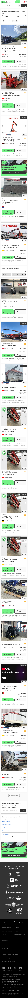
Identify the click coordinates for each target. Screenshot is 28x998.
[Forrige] (2, 35)
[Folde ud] (14, 68)
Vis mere (14, 837)
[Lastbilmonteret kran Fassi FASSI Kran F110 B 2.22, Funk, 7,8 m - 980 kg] (14, 126)
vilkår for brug (17, 994)
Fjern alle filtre (7, 21)
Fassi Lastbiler (6, 831)
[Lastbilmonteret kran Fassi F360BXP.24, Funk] (14, 374)
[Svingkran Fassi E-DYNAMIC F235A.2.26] (14, 631)
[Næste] (25, 35)
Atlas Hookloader (6, 824)
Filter (8, 17)
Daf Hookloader (6, 827)
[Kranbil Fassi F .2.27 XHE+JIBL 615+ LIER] (14, 289)
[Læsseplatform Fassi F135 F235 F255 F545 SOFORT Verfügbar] (14, 416)
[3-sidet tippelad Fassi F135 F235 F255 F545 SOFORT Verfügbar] (14, 460)
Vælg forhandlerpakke (14, 173)
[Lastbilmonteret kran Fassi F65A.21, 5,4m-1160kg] (14, 719)
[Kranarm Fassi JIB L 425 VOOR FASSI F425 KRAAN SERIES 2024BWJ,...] (14, 187)
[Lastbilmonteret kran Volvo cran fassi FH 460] (14, 332)
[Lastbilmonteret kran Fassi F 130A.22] (14, 761)
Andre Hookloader (7, 821)
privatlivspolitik (9, 994)
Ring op (21, 61)
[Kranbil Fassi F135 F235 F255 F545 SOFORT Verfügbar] (14, 503)
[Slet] (19, 5)
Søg (24, 6)
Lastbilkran (6, 275)
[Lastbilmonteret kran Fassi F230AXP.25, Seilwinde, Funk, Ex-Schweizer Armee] (14, 232)
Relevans (20, 17)
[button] (26, 1)
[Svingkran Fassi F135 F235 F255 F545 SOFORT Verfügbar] (14, 546)
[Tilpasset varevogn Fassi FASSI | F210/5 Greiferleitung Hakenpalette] (14, 81)
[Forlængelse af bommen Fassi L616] (14, 589)
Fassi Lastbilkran (6, 834)
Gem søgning (15, 795)
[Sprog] (24, 1)
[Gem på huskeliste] (25, 47)
